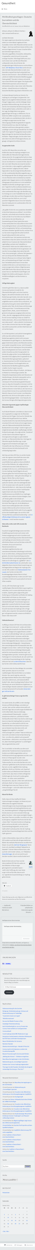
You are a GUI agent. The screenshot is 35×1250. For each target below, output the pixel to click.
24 (8, 1223)
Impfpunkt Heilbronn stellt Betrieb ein (7, 908)
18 (11, 1220)
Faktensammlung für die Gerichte (12, 1008)
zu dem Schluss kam (19, 661)
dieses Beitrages (7, 854)
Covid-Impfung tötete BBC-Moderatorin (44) (15, 1034)
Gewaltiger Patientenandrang (11, 1023)
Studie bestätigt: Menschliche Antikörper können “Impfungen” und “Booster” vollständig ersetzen (17, 1116)
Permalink (22, 899)
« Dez (4, 1231)
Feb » (7, 1231)
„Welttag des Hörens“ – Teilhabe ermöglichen (16, 1056)
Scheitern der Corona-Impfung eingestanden (15, 1064)
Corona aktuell (7, 1031)
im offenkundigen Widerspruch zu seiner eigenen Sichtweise (17, 517)
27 (19, 1223)
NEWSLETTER (7, 974)
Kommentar (26, 938)
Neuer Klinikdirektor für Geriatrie (12, 1041)
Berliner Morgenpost (20, 845)
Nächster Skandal (8, 1044)
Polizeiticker (6, 1192)
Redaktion (27, 26)
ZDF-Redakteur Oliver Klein (14, 68)
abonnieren (9, 992)
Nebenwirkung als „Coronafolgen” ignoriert (15, 1062)
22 (27, 1220)
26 (15, 1223)
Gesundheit (8, 3)
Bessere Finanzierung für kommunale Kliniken (16, 1054)
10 (8, 1217)
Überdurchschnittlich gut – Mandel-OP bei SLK (16, 1046)
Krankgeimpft (19, 1096)
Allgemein (21, 897)
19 (15, 1220)
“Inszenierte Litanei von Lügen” (11, 1016)
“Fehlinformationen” (8, 1018)
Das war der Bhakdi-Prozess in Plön (13, 1021)
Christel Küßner (7, 1125)
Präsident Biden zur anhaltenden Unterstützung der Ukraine (27, 909)
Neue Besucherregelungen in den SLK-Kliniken (16, 1059)
